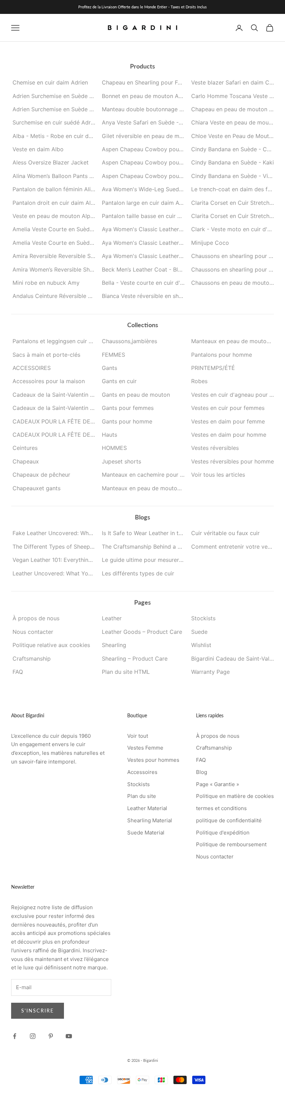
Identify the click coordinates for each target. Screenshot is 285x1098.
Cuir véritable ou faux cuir (225, 533)
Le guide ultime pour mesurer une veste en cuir (164, 559)
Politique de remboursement (231, 844)
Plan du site (141, 796)
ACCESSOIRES (32, 367)
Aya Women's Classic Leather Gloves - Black (160, 229)
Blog (201, 772)
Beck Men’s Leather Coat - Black (144, 269)
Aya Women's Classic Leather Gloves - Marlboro (165, 255)
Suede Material (145, 832)
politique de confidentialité (229, 820)
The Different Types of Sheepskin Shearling (70, 546)
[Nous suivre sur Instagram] (32, 1036)
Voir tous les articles (218, 474)
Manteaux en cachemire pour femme (150, 474)
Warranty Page (210, 671)
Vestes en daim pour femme (228, 421)
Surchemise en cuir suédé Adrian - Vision (66, 122)
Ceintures (25, 447)
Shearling (114, 644)
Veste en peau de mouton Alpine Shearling (68, 215)
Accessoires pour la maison (49, 381)
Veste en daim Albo (38, 149)
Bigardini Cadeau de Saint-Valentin (236, 658)
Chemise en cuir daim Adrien (50, 82)
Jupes (121, 461)
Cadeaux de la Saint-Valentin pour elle (63, 394)
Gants (109, 367)
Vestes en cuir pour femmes (227, 407)
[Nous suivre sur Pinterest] (50, 1036)
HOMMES (114, 447)
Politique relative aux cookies (51, 644)
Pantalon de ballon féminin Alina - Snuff (65, 189)
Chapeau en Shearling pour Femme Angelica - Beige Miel (176, 82)
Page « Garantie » (217, 784)
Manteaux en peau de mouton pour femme (158, 488)
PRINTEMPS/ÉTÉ (213, 367)
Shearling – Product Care (135, 658)
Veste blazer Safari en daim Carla (235, 82)
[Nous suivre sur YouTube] (68, 1036)
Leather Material (147, 808)
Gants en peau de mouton (136, 394)
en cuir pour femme (67, 341)
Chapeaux (26, 461)
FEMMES (113, 354)
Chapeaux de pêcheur (41, 474)
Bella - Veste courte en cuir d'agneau (150, 282)
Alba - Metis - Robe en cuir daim (55, 135)
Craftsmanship (32, 658)
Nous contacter (33, 631)
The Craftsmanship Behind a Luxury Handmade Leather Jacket (184, 546)
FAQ (18, 671)
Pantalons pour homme (221, 354)
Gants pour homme (127, 421)
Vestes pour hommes (153, 760)
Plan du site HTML (126, 671)
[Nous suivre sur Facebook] (14, 1036)
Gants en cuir (119, 381)
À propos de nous (36, 618)
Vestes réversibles (215, 447)
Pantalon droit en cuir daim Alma (56, 202)
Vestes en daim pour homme (228, 434)
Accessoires (142, 772)
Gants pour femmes (128, 407)
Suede (199, 631)
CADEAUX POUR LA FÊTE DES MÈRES (63, 421)
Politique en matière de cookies (235, 796)
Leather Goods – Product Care (142, 631)
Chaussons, (129, 341)
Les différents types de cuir (138, 573)
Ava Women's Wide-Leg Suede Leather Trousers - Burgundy (180, 189)
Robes (199, 381)
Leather (112, 618)
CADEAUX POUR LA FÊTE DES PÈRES (63, 434)
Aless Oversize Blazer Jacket (51, 162)
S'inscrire (37, 1011)
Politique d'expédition (223, 832)
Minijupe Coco (210, 242)
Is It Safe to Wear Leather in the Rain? (151, 533)
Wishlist (201, 644)
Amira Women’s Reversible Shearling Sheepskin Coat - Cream (93, 269)
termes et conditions (221, 808)
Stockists (203, 618)
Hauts (109, 434)
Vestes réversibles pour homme (232, 461)
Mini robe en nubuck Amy (46, 282)
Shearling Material (149, 820)
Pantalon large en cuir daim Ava (143, 202)
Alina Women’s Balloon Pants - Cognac (63, 175)
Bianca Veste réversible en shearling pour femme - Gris (174, 295)
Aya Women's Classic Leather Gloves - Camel (161, 242)
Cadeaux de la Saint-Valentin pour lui (61, 407)
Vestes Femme (145, 747)
